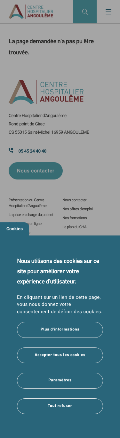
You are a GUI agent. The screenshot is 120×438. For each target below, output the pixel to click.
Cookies (14, 228)
